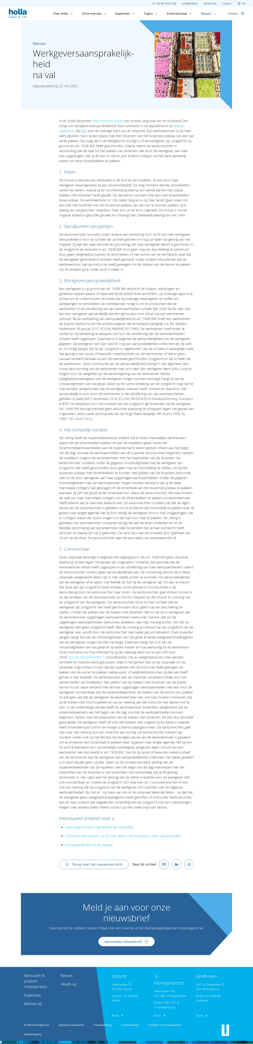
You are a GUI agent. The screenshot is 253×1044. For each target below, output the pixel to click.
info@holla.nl (190, 3)
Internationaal (177, 13)
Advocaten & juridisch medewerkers (35, 981)
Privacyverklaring (102, 1025)
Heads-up (69, 984)
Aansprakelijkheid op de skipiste (89, 845)
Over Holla (61, 13)
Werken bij (210, 3)
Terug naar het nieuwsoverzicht (97, 864)
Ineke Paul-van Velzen (107, 121)
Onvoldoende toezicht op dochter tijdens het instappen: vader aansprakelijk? (123, 836)
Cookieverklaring (130, 1025)
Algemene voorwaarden (71, 1025)
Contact (227, 3)
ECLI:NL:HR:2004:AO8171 (86, 657)
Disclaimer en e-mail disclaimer (165, 1025)
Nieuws (206, 13)
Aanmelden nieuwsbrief (123, 941)
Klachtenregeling (32, 1034)
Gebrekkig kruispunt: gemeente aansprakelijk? (99, 827)
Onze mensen (92, 13)
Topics (149, 13)
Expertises (122, 13)
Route (115, 1015)
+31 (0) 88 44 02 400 (164, 3)
